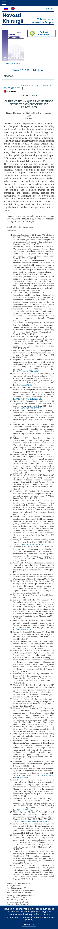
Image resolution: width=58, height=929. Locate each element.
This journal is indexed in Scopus (43, 21)
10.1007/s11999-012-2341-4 (25, 810)
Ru (47, 8)
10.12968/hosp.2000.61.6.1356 (30, 544)
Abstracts (16, 63)
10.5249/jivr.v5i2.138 (22, 630)
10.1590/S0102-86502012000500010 (33, 821)
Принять (29, 925)
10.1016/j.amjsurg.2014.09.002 (26, 371)
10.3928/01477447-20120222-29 (27, 399)
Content (7, 63)
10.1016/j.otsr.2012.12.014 (24, 385)
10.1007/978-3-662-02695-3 (29, 408)
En (52, 8)
